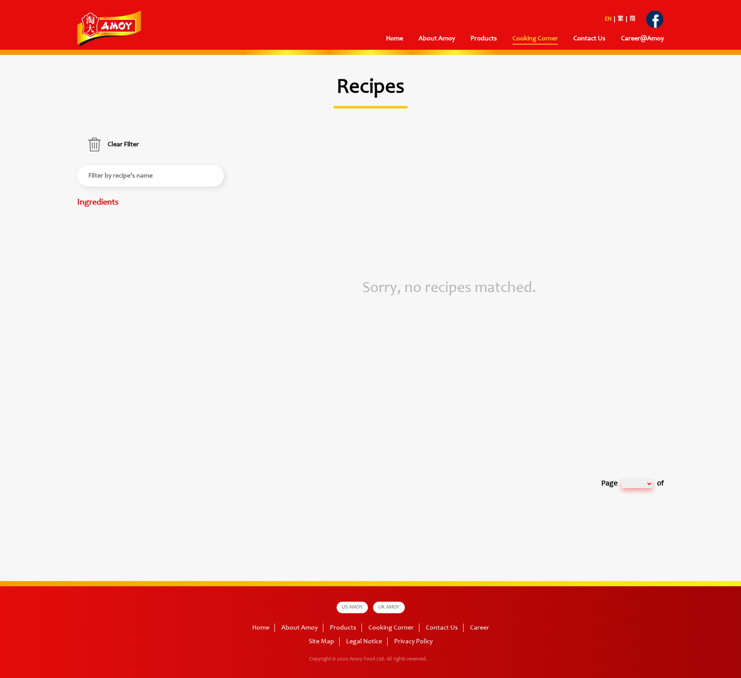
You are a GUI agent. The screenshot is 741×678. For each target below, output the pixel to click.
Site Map (321, 641)
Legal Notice (364, 641)
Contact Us (589, 38)
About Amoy (437, 38)
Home (394, 38)
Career (479, 627)
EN (608, 19)
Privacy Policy (413, 641)
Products (343, 627)
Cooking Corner (391, 627)
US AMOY (352, 607)
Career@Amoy (642, 38)
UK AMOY (389, 607)
